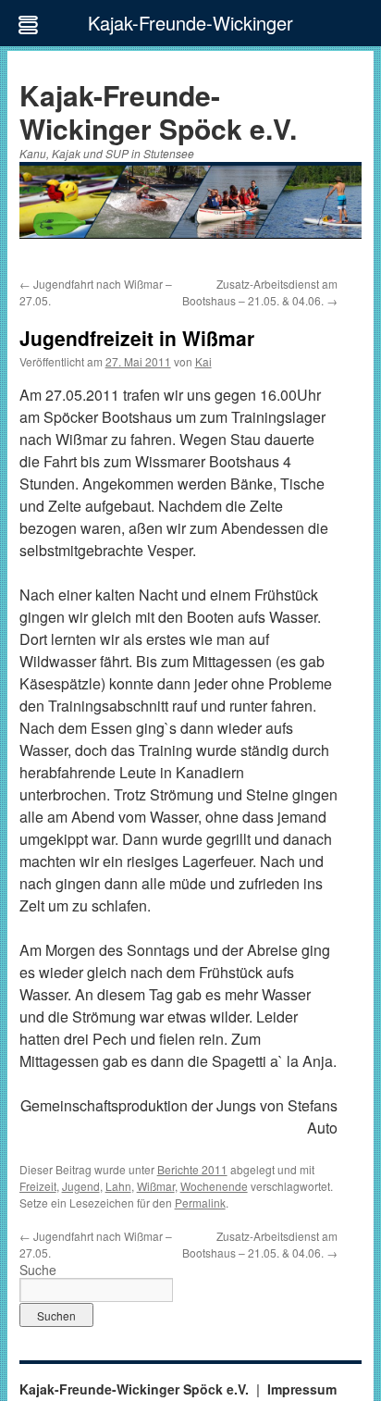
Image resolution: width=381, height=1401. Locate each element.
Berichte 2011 (192, 1169)
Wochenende (214, 1186)
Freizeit (37, 1186)
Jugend (81, 1186)
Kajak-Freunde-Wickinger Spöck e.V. (158, 111)
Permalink (200, 1202)
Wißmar (156, 1186)
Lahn (118, 1186)
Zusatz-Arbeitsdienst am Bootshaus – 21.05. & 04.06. (260, 292)
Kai (203, 361)
